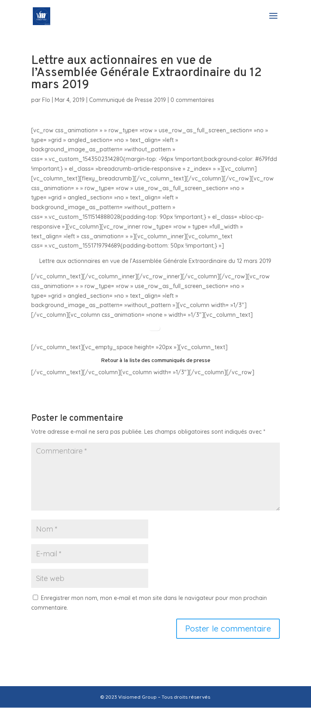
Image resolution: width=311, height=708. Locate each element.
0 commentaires (192, 100)
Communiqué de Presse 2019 (127, 100)
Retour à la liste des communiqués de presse (155, 360)
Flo (46, 100)
